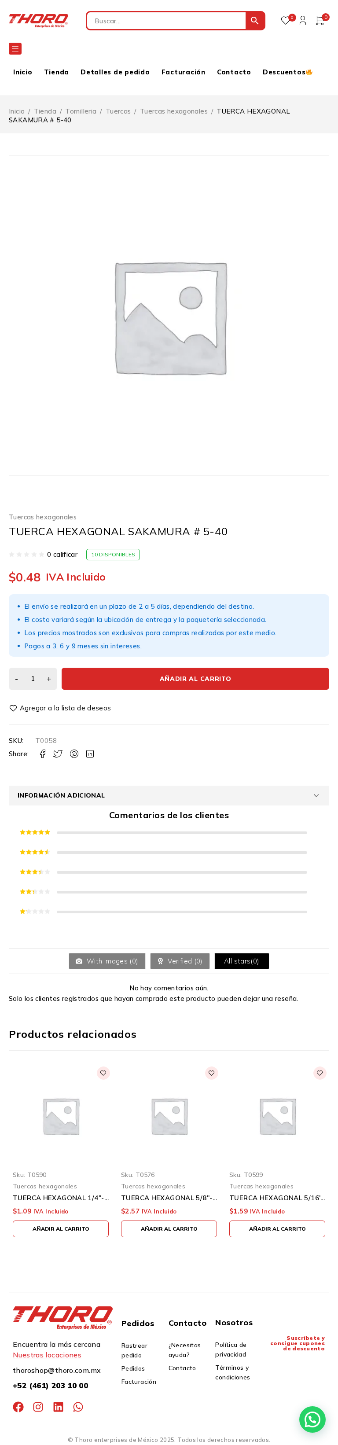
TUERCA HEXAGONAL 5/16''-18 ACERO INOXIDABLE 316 (277, 1198)
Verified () (184, 961)
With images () (112, 961)
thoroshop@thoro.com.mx (57, 1370)
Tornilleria (80, 111)
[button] (61, 1229)
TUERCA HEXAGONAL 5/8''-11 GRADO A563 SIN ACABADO (169, 1198)
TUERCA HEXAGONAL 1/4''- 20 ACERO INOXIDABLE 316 (61, 1198)
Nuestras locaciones (47, 1354)
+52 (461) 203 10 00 (50, 1385)
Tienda (45, 111)
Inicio (17, 111)
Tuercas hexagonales (174, 111)
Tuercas (118, 111)
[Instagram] (38, 1406)
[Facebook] (18, 1406)
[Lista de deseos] (61, 708)
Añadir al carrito (195, 679)
